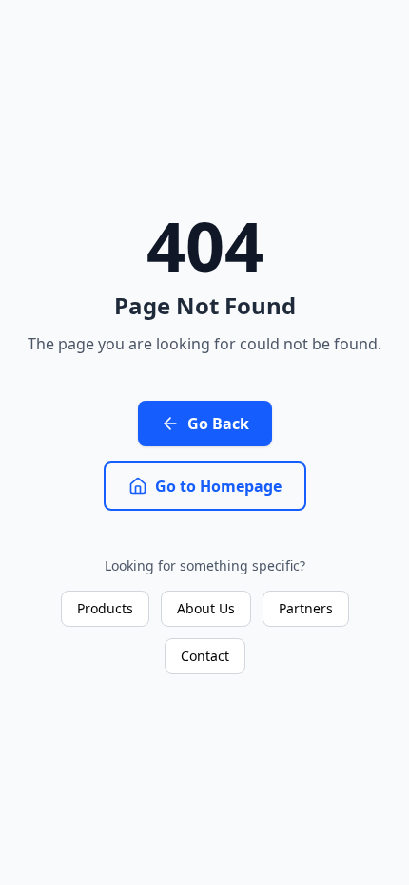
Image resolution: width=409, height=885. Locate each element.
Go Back (218, 423)
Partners (306, 608)
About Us (206, 608)
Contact (205, 656)
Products (105, 608)
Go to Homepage (218, 486)
